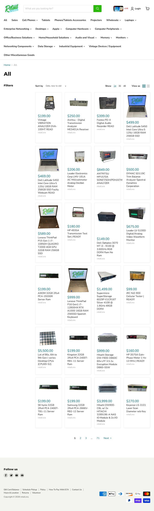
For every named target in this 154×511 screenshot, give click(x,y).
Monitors (121, 37)
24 (115, 86)
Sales (15, 20)
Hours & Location (11, 492)
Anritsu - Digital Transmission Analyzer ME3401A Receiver (78, 124)
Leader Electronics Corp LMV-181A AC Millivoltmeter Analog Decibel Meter (77, 180)
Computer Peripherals (107, 29)
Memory (105, 37)
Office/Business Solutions (18, 37)
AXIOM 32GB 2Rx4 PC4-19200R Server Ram (48, 296)
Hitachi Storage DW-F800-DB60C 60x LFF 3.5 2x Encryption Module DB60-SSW (107, 361)
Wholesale (112, 20)
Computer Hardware (77, 29)
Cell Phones (29, 20)
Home (7, 65)
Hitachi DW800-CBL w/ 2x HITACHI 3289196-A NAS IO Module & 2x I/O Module (107, 413)
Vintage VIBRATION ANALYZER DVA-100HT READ (47, 124)
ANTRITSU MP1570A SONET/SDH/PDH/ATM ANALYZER (109, 178)
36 (120, 86)
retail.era (42, 132)
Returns (25, 492)
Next (106, 438)
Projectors (96, 20)
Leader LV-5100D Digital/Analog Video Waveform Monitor (136, 235)
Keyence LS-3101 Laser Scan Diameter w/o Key (136, 408)
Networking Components (18, 46)
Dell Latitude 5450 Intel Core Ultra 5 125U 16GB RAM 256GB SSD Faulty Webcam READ (48, 186)
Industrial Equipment (71, 46)
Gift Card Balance (11, 489)
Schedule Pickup (30, 489)
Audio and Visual (85, 37)
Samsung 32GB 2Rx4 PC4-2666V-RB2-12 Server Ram (77, 409)
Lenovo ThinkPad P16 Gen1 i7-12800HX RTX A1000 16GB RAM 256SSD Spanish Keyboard (77, 309)
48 (124, 86)
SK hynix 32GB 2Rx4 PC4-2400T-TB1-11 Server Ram (48, 409)
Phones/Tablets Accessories (70, 20)
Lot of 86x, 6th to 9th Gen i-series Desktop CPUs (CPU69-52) (47, 359)
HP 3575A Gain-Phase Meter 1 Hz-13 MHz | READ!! (136, 358)
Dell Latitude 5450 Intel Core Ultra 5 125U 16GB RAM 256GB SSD (136, 131)
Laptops (130, 20)
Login (138, 8)
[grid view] (144, 86)
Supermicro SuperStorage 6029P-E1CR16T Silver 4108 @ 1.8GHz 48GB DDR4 (106, 301)
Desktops (41, 29)
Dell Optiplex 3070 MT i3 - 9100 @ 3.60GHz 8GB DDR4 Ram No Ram (107, 249)
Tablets (46, 20)
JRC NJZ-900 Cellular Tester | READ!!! (135, 296)
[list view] (148, 86)
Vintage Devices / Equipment (105, 46)
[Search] (97, 8)
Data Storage (45, 46)
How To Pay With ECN (59, 489)
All (5, 20)
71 (98, 438)
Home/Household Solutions (54, 37)
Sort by (39, 86)
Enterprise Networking (17, 29)
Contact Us (77, 489)
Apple (56, 29)
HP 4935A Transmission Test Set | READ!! (77, 233)
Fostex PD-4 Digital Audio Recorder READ (105, 123)
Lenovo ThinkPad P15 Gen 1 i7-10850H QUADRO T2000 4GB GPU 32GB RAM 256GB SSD (48, 245)
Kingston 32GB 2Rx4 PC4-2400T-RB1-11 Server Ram (77, 359)
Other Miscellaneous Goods (19, 55)
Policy (43, 489)
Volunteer (36, 492)
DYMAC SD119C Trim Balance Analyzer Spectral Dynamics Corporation (136, 180)
